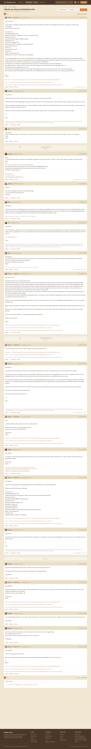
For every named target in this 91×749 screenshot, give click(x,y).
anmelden (18, 684)
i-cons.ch (26, 746)
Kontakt (76, 741)
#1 (85, 17)
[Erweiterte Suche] (72, 2)
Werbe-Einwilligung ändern (80, 738)
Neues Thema (34, 739)
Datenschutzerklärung (79, 736)
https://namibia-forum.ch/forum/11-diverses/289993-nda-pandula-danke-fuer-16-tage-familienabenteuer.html (38, 79)
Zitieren (16, 86)
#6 (85, 202)
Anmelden (83, 2)
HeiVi (9, 129)
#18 (85, 612)
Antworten (83, 9)
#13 (85, 449)
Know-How (42, 2)
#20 (85, 646)
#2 (85, 91)
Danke (6, 86)
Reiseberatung (34, 741)
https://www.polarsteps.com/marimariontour (14, 176)
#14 (85, 477)
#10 (85, 344)
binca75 (10, 17)
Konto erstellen (49, 736)
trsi (9, 222)
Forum (35, 2)
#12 (85, 416)
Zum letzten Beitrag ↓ (82, 14)
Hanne (9, 253)
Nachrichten (48, 738)
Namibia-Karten (63, 739)
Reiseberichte (34, 736)
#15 (85, 529)
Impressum (77, 734)
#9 (85, 273)
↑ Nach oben (84, 677)
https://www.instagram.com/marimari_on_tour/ (14, 177)
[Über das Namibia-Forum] (5, 2)
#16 (85, 563)
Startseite (20, 2)
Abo (46, 739)
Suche (32, 738)
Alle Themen (29, 2)
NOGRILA (10, 563)
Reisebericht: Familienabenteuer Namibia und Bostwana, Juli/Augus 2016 (19, 466)
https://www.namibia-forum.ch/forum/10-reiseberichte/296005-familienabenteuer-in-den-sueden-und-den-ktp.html (39, 84)
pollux (9, 202)
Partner (61, 738)
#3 (85, 128)
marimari (10, 154)
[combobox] (64, 2)
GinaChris (10, 183)
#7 (85, 222)
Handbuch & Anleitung (50, 741)
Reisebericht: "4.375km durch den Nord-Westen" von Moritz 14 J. (17, 469)
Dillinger (10, 449)
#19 (85, 627)
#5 (85, 183)
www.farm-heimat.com (11, 237)
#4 (85, 153)
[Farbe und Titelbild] (77, 10)
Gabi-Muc (10, 91)
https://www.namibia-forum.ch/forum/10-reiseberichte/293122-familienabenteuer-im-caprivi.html (33, 82)
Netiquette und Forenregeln (81, 739)
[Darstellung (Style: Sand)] (78, 2)
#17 (85, 581)
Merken (71, 9)
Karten (61, 736)
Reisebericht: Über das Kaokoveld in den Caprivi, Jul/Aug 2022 (17, 470)
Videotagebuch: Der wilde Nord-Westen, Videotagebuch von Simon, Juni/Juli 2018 (21, 468)
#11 (85, 363)
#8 (85, 253)
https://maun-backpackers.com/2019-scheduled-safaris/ (19, 164)
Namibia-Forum (11, 2)
